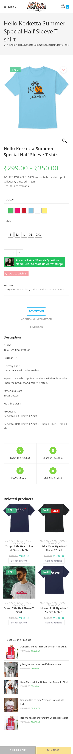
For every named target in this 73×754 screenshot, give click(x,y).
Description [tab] (36, 311)
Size (8, 221)
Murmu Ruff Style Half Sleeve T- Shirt (53, 610)
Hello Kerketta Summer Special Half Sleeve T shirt (44, 44)
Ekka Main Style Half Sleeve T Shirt (53, 548)
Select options (19, 561)
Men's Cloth (23, 289)
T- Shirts (34, 289)
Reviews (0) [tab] (36, 327)
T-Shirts (44, 289)
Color (10, 199)
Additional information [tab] (36, 319)
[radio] (10, 210)
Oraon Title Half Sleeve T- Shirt (19, 610)
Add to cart (18, 750)
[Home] (5, 44)
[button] (63, 70)
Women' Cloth (56, 289)
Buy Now (53, 750)
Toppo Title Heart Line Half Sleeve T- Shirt (19, 548)
